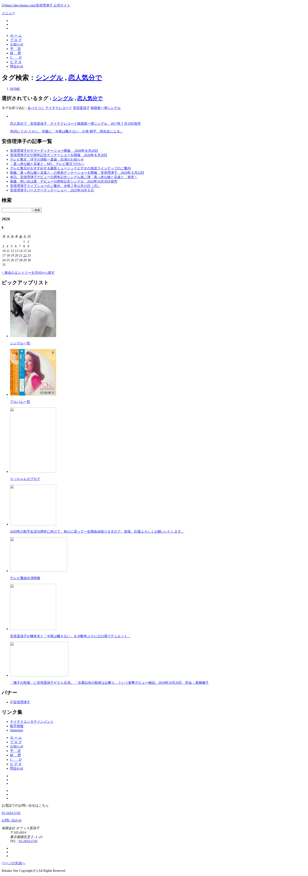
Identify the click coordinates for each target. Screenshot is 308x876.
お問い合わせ (12, 820)
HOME (15, 89)
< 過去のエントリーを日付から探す (28, 272)
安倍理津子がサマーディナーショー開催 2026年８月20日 (54, 150)
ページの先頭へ (13, 863)
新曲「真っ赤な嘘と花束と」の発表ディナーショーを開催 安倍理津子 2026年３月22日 (77, 172)
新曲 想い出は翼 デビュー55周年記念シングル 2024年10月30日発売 (63, 181)
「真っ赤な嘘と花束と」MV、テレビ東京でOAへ (47, 164)
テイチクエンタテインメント (32, 721)
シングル (49, 77)
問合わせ (16, 66)
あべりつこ (36, 108)
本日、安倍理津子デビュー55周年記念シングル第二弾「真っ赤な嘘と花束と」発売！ (73, 177)
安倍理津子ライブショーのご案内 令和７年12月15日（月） (55, 186)
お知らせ (16, 44)
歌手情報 (16, 726)
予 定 (15, 49)
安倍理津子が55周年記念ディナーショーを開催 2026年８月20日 (58, 155)
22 (25, 255)
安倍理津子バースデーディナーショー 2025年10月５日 (52, 190)
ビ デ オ (16, 62)
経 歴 (15, 53)
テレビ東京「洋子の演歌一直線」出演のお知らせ (47, 159)
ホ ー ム (16, 35)
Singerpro (16, 730)
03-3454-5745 (11, 813)
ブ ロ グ (16, 40)
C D (16, 57)
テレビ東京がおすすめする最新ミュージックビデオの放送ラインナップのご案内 (70, 168)
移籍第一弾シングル (106, 108)
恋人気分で (85, 77)
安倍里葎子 (81, 108)
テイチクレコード (58, 108)
